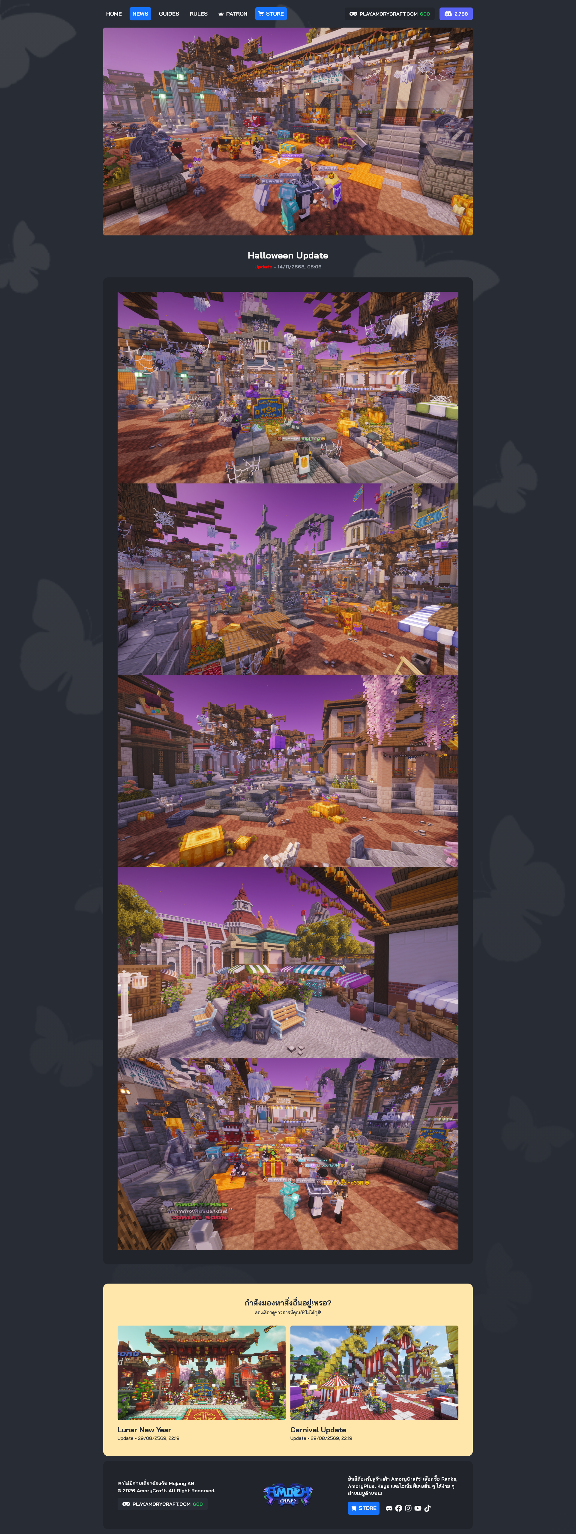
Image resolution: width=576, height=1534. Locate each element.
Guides (169, 13)
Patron (237, 13)
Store (275, 13)
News (140, 13)
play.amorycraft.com (395, 14)
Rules (199, 13)
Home (114, 13)
